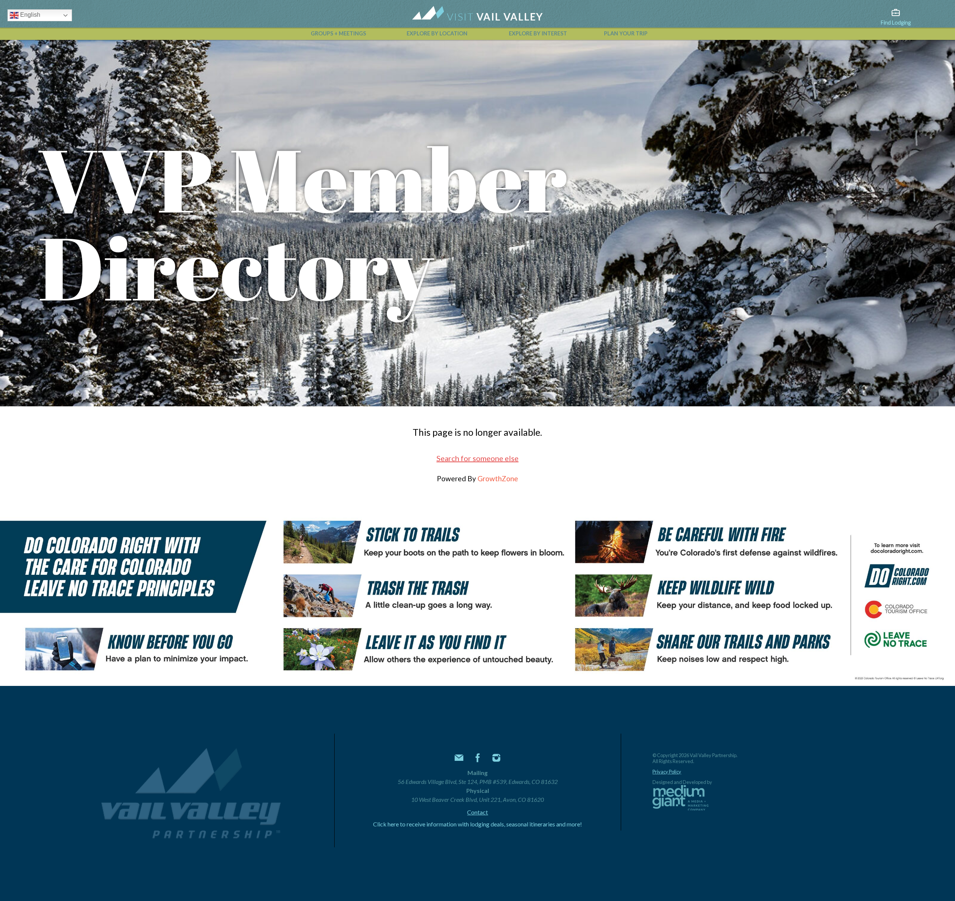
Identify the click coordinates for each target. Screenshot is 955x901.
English (29, 15)
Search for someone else (477, 458)
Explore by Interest (538, 33)
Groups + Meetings (338, 33)
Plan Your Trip (626, 33)
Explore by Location (437, 33)
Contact (477, 812)
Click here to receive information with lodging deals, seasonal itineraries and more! (477, 824)
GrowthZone (498, 478)
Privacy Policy (666, 772)
